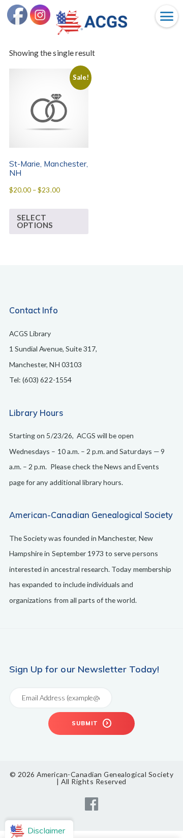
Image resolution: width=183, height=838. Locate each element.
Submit (86, 723)
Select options (34, 221)
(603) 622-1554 (47, 379)
